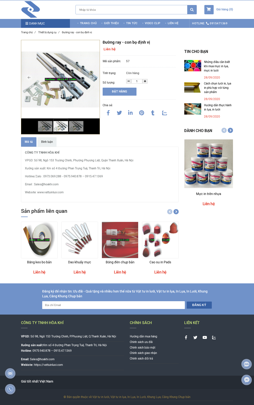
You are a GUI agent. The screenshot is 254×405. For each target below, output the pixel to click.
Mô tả (29, 142)
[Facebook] (108, 112)
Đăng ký (199, 305)
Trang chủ (28, 32)
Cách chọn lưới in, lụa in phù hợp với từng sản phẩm (217, 88)
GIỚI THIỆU (111, 23)
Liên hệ (109, 49)
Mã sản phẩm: (112, 61)
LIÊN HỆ (173, 23)
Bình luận (47, 142)
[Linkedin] (130, 112)
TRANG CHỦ (88, 23)
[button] (218, 9)
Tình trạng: (110, 73)
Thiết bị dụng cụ (49, 32)
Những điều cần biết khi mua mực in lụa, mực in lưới (217, 66)
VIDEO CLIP (152, 23)
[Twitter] (119, 112)
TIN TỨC (132, 23)
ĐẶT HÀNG (119, 91)
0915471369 (218, 23)
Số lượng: (109, 82)
